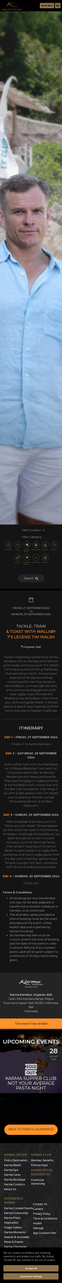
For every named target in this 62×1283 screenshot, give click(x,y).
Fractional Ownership (38, 1182)
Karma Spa (11, 1170)
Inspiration (11, 1222)
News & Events (13, 1242)
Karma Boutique (14, 1179)
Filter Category (32, 537)
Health (37, 1223)
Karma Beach (12, 1165)
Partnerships (39, 1165)
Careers (38, 1209)
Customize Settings (31, 1276)
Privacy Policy (41, 1214)
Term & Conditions (45, 1218)
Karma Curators (14, 1184)
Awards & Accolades (16, 1237)
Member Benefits (42, 1160)
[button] (2, 1099)
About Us (10, 1189)
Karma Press (12, 1218)
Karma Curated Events (18, 1208)
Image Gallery (13, 1227)
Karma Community (16, 1213)
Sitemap (38, 1228)
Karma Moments (15, 1232)
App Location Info (44, 1233)
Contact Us (40, 1204)
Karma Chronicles (15, 1247)
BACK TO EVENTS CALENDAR (30, 1129)
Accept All (31, 1268)
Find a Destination (16, 1160)
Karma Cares (12, 1175)
